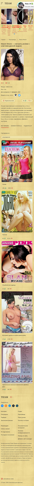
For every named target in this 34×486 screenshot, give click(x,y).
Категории (4, 411)
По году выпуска (5, 431)
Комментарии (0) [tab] (16, 125)
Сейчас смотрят (5, 428)
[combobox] (17, 137)
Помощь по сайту (22, 435)
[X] (13, 406)
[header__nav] (2, 3)
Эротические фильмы (7, 420)
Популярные (4, 414)
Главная (3, 39)
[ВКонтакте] (2, 406)
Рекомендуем (4, 425)
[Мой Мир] (9, 406)
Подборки (3, 417)
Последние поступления (7, 434)
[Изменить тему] (11, 397)
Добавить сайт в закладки (25, 438)
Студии (20, 411)
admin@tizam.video (8, 478)
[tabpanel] (17, 259)
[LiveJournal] (17, 406)
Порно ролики (22, 417)
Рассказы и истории (23, 420)
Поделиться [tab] (28, 125)
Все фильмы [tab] (5, 125)
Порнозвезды (12, 39)
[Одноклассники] (6, 406)
